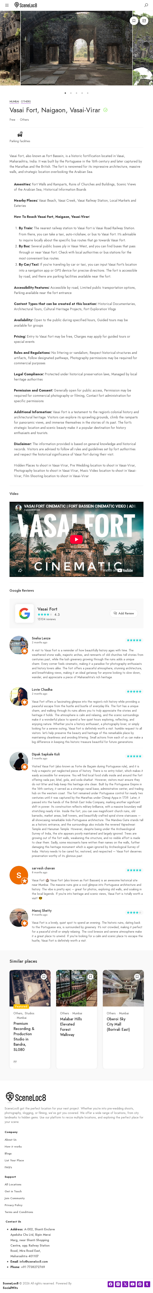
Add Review (126, 613)
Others (26, 101)
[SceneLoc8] (26, 5)
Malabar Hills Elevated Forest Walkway (71, 1026)
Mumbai (14, 101)
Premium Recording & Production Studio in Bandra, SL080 (23, 1036)
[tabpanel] (76, 48)
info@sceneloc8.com (34, 1261)
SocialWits (10, 1288)
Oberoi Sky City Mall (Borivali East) (118, 1024)
